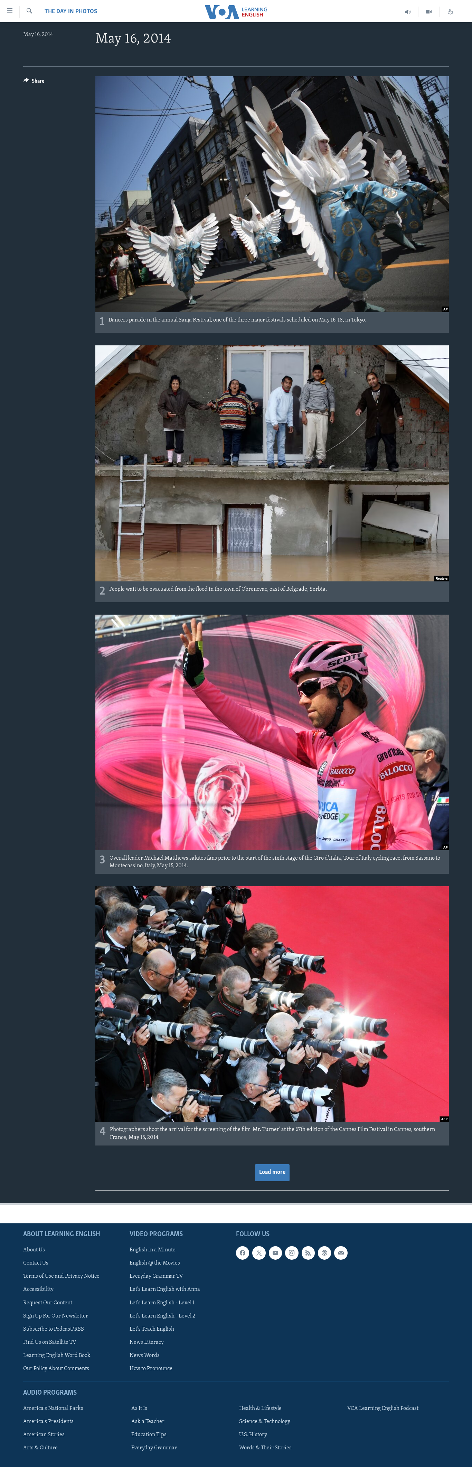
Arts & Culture (40, 1448)
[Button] (33, 82)
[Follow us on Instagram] (291, 1252)
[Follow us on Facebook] (242, 1252)
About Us (34, 1250)
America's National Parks (53, 1408)
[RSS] (308, 1252)
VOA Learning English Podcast (382, 1408)
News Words (145, 1355)
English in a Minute (153, 1250)
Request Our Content (47, 1302)
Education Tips (149, 1435)
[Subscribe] (340, 1252)
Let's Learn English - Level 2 (162, 1316)
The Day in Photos (71, 12)
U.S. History (253, 1435)
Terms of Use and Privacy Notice (61, 1276)
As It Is (139, 1408)
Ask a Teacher (147, 1421)
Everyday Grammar (154, 1448)
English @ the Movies (155, 1263)
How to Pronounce (151, 1368)
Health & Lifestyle (260, 1408)
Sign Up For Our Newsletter (55, 1316)
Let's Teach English (152, 1329)
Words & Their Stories (265, 1448)
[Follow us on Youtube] (275, 1252)
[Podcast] (324, 1252)
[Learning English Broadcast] (407, 12)
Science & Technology (264, 1421)
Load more (272, 1172)
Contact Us (35, 1263)
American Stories (44, 1435)
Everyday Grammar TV (156, 1276)
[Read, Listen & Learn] (450, 12)
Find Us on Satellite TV (49, 1342)
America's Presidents (48, 1421)
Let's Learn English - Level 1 (162, 1302)
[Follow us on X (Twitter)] (258, 1252)
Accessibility (38, 1289)
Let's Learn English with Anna (165, 1289)
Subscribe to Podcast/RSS (53, 1329)
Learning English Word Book (57, 1355)
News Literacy (147, 1342)
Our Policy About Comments (56, 1368)
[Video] (429, 12)
